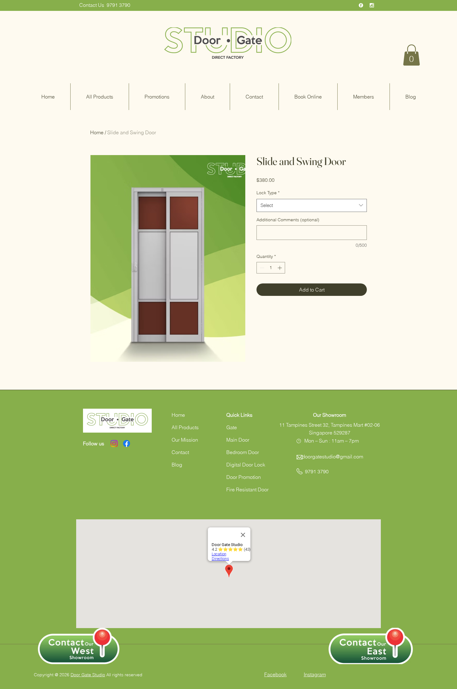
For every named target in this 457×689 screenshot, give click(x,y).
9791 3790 (118, 5)
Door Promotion (243, 477)
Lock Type (267, 192)
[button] (411, 55)
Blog (177, 465)
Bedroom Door (242, 452)
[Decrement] (261, 267)
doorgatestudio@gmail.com (332, 456)
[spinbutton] (270, 267)
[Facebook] (126, 443)
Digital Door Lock (245, 465)
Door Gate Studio (88, 675)
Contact (180, 452)
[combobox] (311, 205)
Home (97, 132)
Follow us (93, 443)
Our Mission (185, 440)
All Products (185, 427)
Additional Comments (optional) (287, 220)
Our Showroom (329, 415)
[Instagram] (114, 443)
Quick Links (239, 415)
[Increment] (280, 267)
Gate (231, 427)
